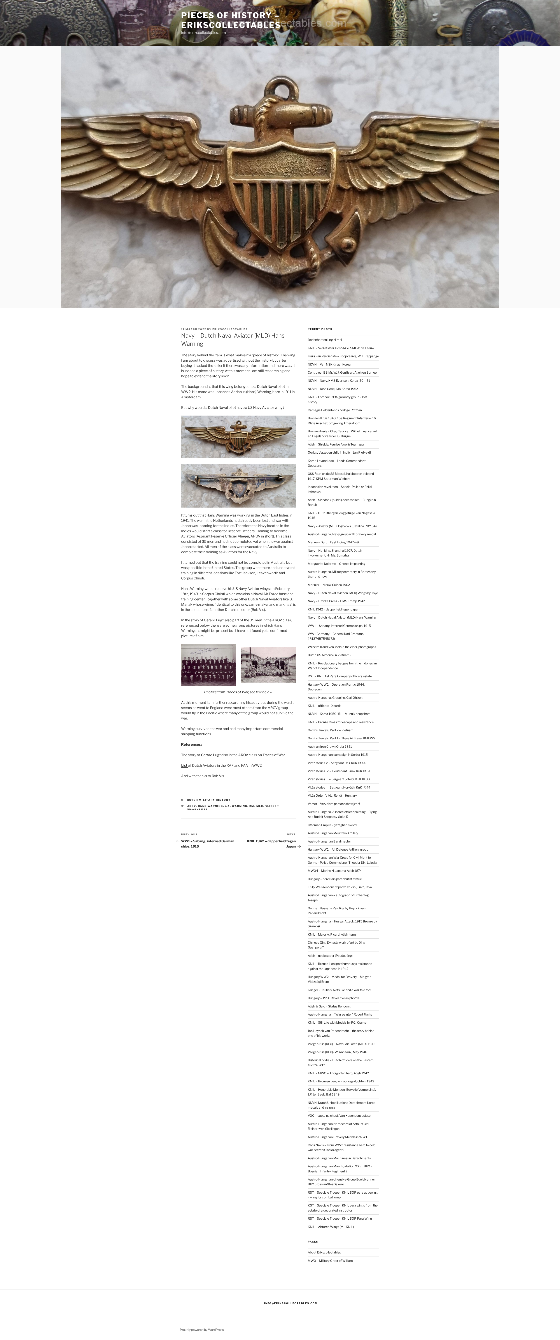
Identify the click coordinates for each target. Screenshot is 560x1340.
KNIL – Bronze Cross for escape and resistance (341, 722)
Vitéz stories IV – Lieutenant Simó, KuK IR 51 (339, 771)
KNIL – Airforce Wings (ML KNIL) (331, 1227)
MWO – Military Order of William (330, 1260)
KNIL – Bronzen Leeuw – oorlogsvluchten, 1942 (341, 1081)
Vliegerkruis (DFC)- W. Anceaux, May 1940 (337, 1052)
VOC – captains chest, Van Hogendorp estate (339, 1115)
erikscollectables (230, 329)
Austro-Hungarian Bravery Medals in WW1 (337, 1137)
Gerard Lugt (211, 755)
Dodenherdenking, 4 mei (325, 340)
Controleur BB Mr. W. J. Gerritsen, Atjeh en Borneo (342, 372)
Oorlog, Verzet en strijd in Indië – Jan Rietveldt (339, 452)
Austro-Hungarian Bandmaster (329, 841)
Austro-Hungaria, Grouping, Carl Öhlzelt (335, 697)
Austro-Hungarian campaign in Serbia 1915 (338, 754)
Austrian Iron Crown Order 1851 (330, 746)
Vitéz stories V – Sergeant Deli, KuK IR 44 (337, 763)
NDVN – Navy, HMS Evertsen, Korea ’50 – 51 (339, 380)
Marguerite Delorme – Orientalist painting (336, 563)
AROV (191, 806)
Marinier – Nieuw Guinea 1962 (329, 585)
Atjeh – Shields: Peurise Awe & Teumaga (336, 444)
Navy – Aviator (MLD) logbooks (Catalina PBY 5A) (342, 526)
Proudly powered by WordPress (202, 1329)
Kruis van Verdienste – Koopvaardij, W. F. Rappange (343, 356)
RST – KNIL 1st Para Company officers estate (340, 676)
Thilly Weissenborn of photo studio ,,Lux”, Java (340, 887)
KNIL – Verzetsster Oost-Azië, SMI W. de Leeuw (341, 348)
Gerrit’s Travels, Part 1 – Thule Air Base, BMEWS (341, 738)
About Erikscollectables (324, 1252)
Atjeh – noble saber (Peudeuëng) (330, 955)
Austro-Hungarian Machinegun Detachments (339, 1158)
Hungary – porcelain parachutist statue (335, 879)
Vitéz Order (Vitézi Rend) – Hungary (332, 795)
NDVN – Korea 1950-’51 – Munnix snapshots (339, 714)
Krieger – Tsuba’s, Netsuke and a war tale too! (339, 990)
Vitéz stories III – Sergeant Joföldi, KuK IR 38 (339, 779)
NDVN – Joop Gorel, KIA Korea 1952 (333, 389)
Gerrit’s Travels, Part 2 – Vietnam (331, 730)
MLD (259, 806)
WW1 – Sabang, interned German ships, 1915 (339, 626)
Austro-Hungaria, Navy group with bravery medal (342, 534)
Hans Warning (210, 806)
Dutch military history (209, 799)
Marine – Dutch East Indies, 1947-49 (333, 542)
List (184, 765)
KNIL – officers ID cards (324, 705)
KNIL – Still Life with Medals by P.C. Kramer (338, 1022)
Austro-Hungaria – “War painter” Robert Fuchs (340, 1014)
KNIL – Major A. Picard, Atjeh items (332, 934)
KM (251, 806)
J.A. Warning (236, 806)
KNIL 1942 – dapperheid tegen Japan (333, 609)
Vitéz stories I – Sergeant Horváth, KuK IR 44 (339, 787)
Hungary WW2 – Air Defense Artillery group (338, 849)
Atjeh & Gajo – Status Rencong (329, 1006)
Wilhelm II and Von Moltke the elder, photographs (342, 647)
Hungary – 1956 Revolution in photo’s (333, 998)
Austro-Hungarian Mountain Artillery (333, 833)
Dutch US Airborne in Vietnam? (329, 655)
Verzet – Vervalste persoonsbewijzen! (334, 804)
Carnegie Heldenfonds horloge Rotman (335, 410)
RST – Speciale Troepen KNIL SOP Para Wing (340, 1218)
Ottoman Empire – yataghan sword (332, 825)
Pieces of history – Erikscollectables (231, 20)
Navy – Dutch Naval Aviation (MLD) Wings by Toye (343, 593)
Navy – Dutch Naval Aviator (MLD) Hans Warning (342, 617)
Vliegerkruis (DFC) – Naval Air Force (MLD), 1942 (341, 1044)
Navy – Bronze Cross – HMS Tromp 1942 (336, 601)
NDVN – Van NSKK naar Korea (329, 364)
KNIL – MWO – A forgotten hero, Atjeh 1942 (338, 1073)
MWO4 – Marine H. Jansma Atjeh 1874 (335, 870)
